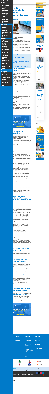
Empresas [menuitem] (4, 38)
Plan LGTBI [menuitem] (5, 52)
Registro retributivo (28, 340)
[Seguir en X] (39, 49)
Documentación (17, 340)
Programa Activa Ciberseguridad (13, 19)
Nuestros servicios (38, 339)
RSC (35, 343)
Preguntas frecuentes (18, 343)
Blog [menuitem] (2, 69)
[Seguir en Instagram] (41, 49)
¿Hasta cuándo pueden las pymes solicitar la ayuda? (18, 65)
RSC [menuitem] (3, 85)
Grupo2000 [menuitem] (4, 71)
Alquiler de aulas (37, 344)
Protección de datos (28, 349)
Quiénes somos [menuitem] (6, 72)
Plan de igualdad (27, 339)
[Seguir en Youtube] (40, 51)
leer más (38, 79)
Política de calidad (27, 374)
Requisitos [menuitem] (5, 4)
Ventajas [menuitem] (4, 7)
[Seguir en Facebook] (37, 49)
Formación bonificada (18, 339)
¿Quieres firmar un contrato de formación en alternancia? (19, 66)
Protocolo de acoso (28, 341)
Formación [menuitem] (4, 24)
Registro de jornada (28, 346)
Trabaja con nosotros (38, 348)
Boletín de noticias (38, 345)
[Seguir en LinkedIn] (42, 49)
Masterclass (17, 341)
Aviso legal (21, 374)
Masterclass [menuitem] (5, 33)
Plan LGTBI (27, 343)
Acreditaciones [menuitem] (6, 77)
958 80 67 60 (25, 301)
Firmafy (26, 356)
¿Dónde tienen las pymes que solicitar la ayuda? (17, 63)
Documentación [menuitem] (6, 18)
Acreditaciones (37, 340)
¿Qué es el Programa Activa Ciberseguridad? (16, 57)
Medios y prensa (37, 341)
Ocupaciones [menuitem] (5, 5)
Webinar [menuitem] (4, 22)
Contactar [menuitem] (4, 87)
